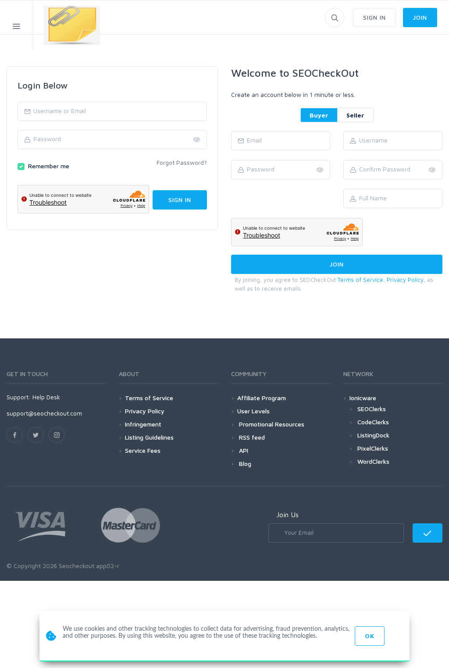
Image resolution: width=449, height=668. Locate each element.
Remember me (48, 166)
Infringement (143, 424)
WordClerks (373, 461)
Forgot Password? (182, 162)
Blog (244, 463)
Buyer (319, 115)
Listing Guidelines (149, 437)
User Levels (253, 411)
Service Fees (142, 450)
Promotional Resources (270, 424)
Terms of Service (360, 279)
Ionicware (362, 398)
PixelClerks (372, 448)
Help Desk (46, 397)
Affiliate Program (261, 398)
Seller (355, 115)
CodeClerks (373, 422)
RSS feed (251, 437)
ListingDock (373, 435)
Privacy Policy (405, 279)
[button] (432, 170)
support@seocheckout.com (44, 413)
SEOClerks (371, 408)
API (242, 450)
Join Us (287, 515)
